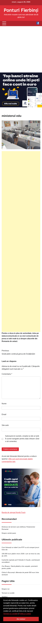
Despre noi (5, 589)
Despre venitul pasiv (9, 533)
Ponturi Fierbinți (21, 10)
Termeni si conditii (10, 614)
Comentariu (7, 374)
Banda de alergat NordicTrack (13, 512)
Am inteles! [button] (21, 619)
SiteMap (5, 597)
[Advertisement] (21, 49)
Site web (5, 425)
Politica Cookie (25, 614)
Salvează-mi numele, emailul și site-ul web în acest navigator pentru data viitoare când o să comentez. (22, 438)
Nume (4, 404)
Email (4, 414)
